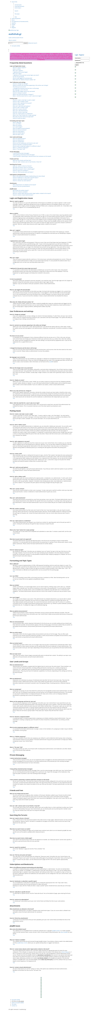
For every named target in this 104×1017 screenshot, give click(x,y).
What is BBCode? (17, 122)
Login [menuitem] (13, 26)
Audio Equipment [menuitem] (16, 18)
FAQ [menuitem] (16, 17)
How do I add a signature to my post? (22, 103)
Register (81, 55)
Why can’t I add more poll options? (21, 106)
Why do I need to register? (19, 67)
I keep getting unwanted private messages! (24, 154)
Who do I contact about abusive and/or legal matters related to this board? (32, 193)
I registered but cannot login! (20, 72)
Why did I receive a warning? (20, 112)
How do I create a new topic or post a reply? (24, 100)
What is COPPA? (17, 69)
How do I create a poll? (18, 104)
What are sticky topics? (18, 131)
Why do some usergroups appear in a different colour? (27, 146)
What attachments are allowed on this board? (24, 184)
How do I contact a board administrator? (23, 195)
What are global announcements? (21, 128)
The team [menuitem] (17, 14)
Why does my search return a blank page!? (23, 169)
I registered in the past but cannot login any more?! (26, 75)
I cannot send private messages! (21, 153)
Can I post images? (17, 127)
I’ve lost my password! (18, 76)
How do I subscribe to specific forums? (22, 179)
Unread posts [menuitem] (18, 5)
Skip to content (12, 40)
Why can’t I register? (18, 70)
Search (25, 43)
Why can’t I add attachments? (20, 110)
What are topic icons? (18, 134)
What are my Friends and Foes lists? (22, 160)
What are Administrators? (19, 138)
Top (14, 209)
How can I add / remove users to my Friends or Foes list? (27, 162)
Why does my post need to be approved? (23, 116)
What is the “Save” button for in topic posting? (24, 115)
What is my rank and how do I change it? (23, 94)
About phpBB (64, 932)
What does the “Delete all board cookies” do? (24, 79)
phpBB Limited (56, 930)
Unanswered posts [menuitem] (19, 6)
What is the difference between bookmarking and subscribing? (29, 176)
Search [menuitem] (16, 11)
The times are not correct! (19, 87)
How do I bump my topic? (19, 118)
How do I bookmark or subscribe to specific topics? (25, 177)
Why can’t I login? (17, 73)
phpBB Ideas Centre (22, 943)
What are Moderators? (18, 140)
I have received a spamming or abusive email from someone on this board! (32, 156)
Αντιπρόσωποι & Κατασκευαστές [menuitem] (20, 21)
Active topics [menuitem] (18, 8)
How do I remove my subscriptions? (22, 180)
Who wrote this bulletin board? (21, 190)
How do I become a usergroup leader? (22, 144)
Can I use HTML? (17, 124)
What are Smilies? (17, 125)
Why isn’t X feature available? (20, 192)
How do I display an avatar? (20, 93)
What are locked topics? (19, 133)
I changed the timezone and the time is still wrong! (26, 88)
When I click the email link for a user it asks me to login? (27, 96)
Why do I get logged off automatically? (22, 78)
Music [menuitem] (13, 20)
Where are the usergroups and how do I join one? (25, 143)
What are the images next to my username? (24, 91)
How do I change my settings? (20, 84)
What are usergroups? (18, 141)
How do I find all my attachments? (21, 186)
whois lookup (65, 952)
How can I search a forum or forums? (22, 166)
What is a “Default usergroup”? (20, 147)
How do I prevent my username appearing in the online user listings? (30, 85)
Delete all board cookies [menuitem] (18, 1002)
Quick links (14, 2)
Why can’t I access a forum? (20, 109)
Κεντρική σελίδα (16, 999)
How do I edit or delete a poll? (20, 107)
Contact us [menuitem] (14, 1005)
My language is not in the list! (20, 90)
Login (76, 55)
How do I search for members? (20, 170)
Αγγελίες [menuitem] (14, 23)
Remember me (80, 62)
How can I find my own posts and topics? (23, 172)
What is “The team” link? (19, 149)
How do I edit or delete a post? (20, 101)
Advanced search (32, 43)
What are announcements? (19, 130)
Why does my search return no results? (23, 167)
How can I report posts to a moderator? (23, 113)
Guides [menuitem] (13, 24)
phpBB (51, 361)
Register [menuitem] (14, 27)
